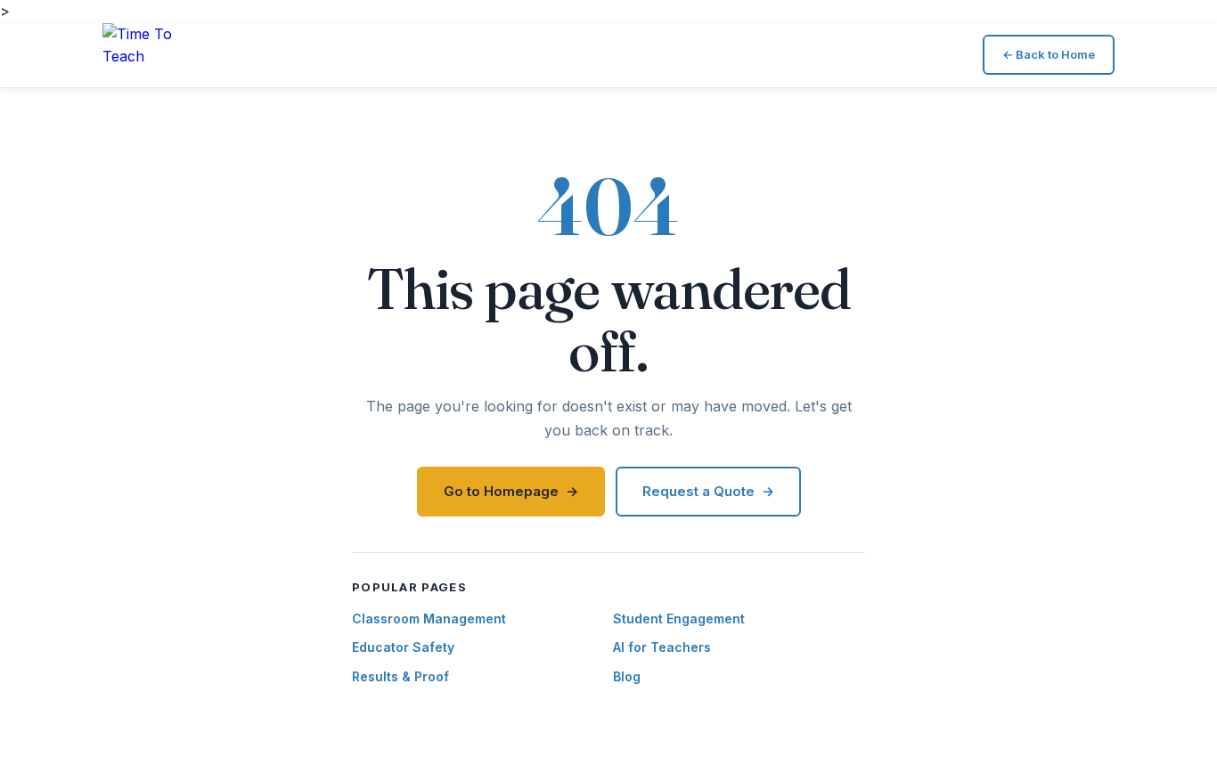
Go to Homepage (501, 491)
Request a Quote (698, 491)
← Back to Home (1048, 54)
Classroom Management (429, 618)
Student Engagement (679, 618)
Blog (627, 676)
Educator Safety (403, 647)
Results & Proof (400, 676)
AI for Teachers (662, 647)
